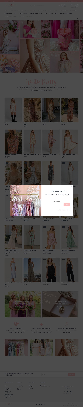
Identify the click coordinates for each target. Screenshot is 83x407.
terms (69, 210)
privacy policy (62, 210)
